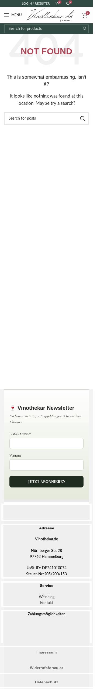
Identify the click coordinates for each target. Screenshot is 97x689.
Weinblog (46, 597)
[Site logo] (51, 15)
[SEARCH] (84, 28)
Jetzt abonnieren (46, 481)
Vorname (15, 455)
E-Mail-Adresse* (20, 434)
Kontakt (46, 603)
